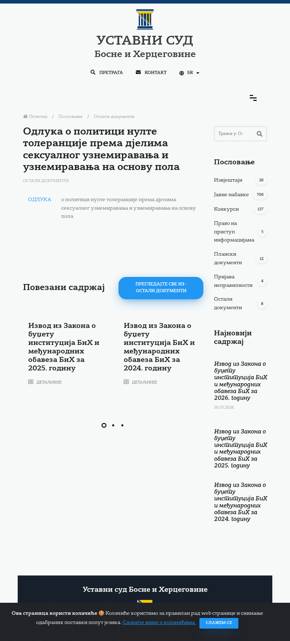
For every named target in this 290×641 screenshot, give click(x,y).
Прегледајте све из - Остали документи (161, 287)
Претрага (110, 73)
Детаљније (48, 383)
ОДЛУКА (39, 199)
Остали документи (114, 117)
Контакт (155, 73)
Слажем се (219, 623)
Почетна (37, 117)
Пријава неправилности (233, 281)
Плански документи (228, 258)
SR (190, 73)
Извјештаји (228, 180)
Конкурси (226, 209)
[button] (104, 425)
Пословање (70, 117)
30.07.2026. (224, 408)
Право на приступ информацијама (234, 232)
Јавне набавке (231, 194)
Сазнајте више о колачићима (159, 622)
